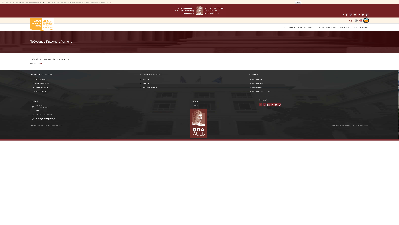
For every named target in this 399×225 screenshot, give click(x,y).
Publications (257, 87)
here (111, 2)
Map (37, 110)
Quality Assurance (346, 27)
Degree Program (39, 79)
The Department (289, 27)
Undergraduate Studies (312, 27)
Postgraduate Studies (330, 27)
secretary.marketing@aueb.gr (45, 119)
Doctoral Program (150, 87)
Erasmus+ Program (40, 91)
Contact (365, 27)
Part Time (146, 83)
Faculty (300, 27)
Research (357, 27)
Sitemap (196, 105)
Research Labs (257, 79)
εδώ (41, 64)
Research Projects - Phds (261, 91)
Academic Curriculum (41, 83)
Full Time (146, 79)
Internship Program (40, 87)
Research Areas (258, 83)
